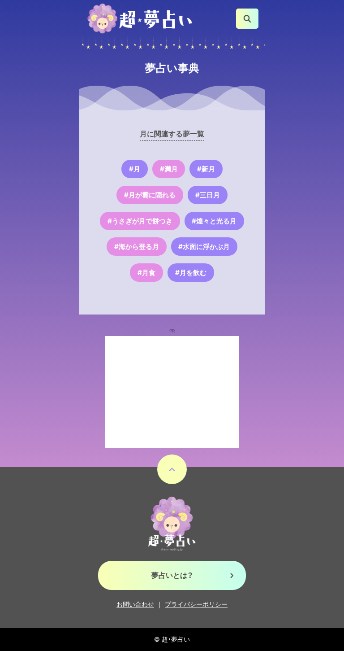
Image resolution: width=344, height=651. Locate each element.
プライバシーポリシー (196, 604)
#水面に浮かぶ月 (204, 246)
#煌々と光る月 (214, 221)
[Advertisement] (172, 392)
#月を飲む (190, 272)
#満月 (169, 169)
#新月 (206, 169)
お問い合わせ (135, 604)
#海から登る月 (136, 246)
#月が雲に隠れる (150, 195)
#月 (134, 169)
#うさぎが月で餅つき (140, 221)
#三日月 (207, 195)
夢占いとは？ (172, 575)
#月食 (146, 272)
